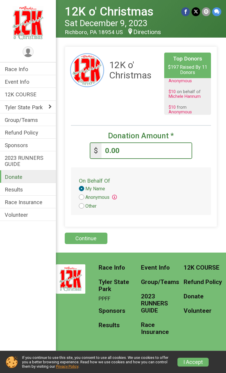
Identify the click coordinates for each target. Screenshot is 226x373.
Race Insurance (23, 202)
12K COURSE (20, 94)
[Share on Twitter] (196, 11)
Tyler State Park (24, 107)
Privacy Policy (67, 366)
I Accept (193, 362)
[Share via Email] (206, 11)
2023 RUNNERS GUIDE (24, 161)
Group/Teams (21, 120)
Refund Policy (21, 133)
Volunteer (16, 215)
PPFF (104, 299)
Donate (13, 177)
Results (14, 189)
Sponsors (16, 145)
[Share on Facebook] (185, 11)
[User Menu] (28, 51)
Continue (86, 238)
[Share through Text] (216, 11)
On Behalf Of (94, 181)
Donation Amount (141, 136)
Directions (147, 32)
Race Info (16, 69)
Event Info (17, 82)
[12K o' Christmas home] (28, 22)
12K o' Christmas (109, 12)
